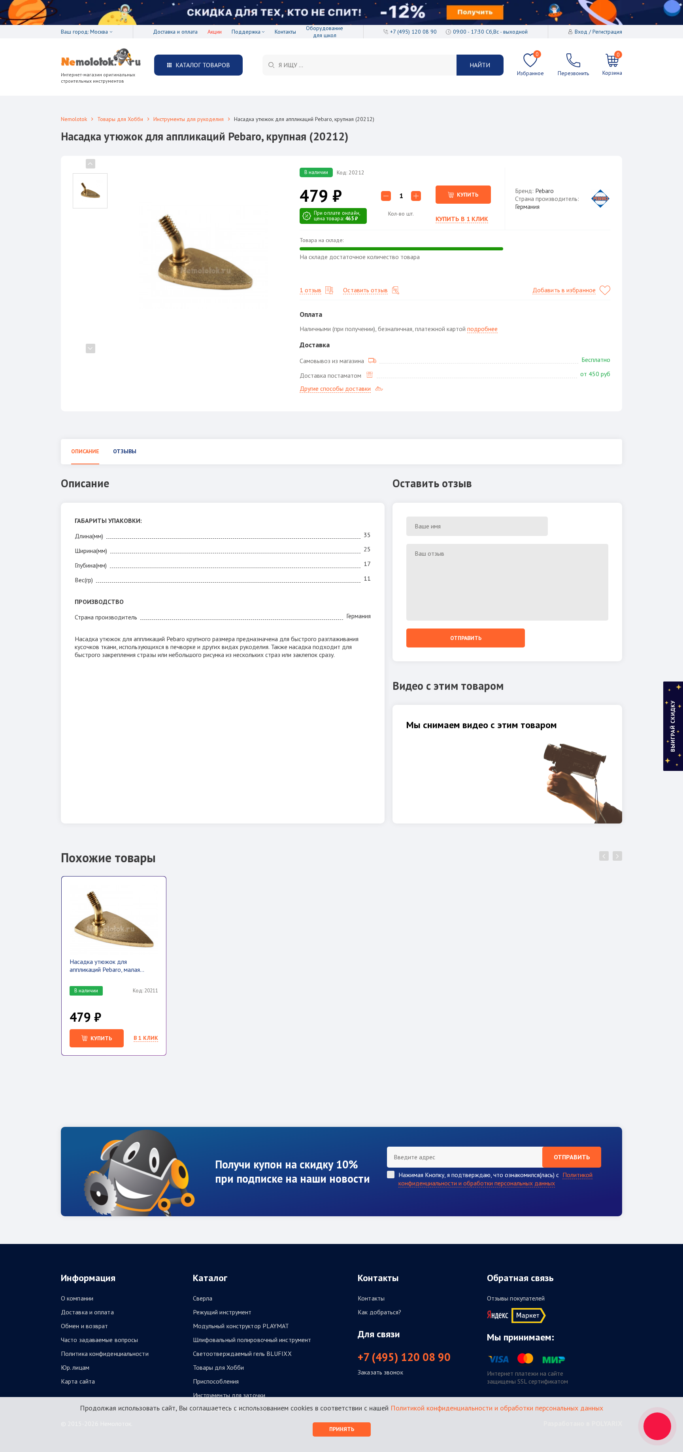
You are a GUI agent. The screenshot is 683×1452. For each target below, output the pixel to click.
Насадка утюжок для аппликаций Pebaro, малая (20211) (105, 965)
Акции (215, 31)
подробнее (482, 329)
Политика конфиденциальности (105, 1353)
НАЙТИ (480, 65)
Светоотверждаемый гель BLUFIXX (242, 1353)
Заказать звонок (380, 1372)
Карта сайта (78, 1381)
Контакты (285, 31)
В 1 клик (146, 1037)
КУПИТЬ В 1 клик (462, 219)
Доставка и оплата (175, 31)
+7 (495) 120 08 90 (404, 1357)
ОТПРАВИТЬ (572, 1157)
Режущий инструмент (222, 1312)
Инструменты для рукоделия (188, 119)
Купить (467, 194)
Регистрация (607, 31)
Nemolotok (74, 119)
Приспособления (216, 1381)
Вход (581, 31)
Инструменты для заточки (229, 1395)
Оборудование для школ (324, 32)
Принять (341, 1429)
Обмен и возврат (84, 1326)
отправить (465, 638)
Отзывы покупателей (516, 1298)
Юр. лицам (75, 1367)
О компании (77, 1298)
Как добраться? (379, 1312)
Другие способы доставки (335, 388)
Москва (99, 31)
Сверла (203, 1298)
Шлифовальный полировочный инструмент (252, 1340)
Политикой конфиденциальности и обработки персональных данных (495, 1179)
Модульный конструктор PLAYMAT (241, 1326)
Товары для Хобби (120, 119)
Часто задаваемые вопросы (99, 1340)
